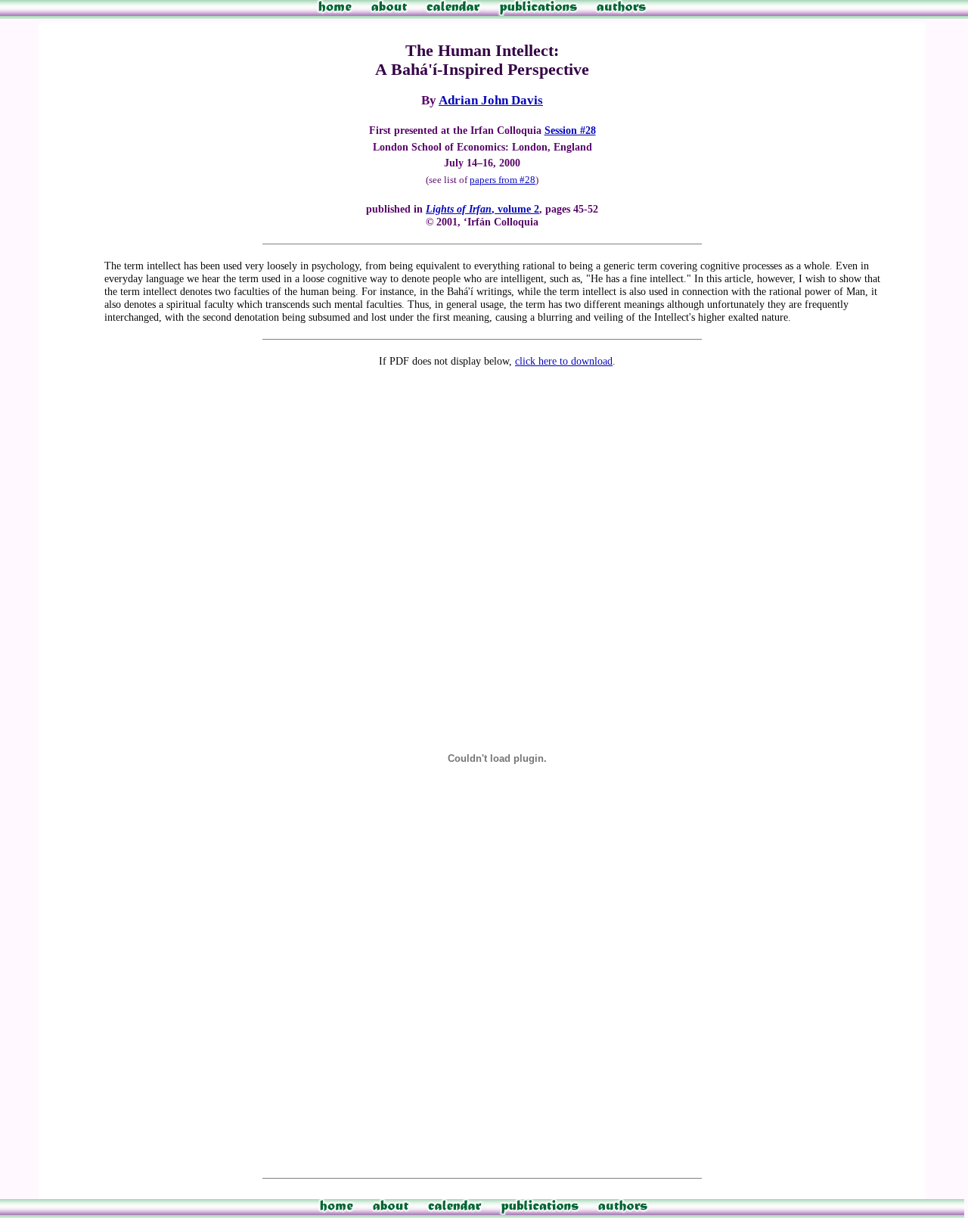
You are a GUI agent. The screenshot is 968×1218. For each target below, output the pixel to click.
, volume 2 (482, 209)
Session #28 (570, 130)
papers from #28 (502, 179)
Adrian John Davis (491, 100)
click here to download (564, 361)
